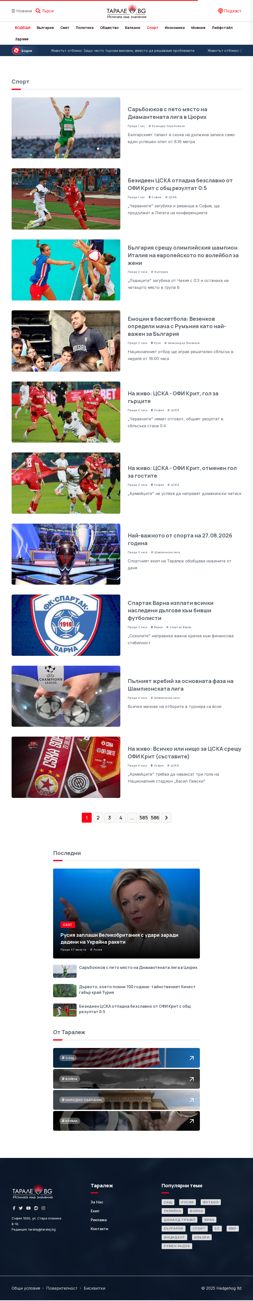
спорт (199, 1228)
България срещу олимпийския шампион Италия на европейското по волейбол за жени (183, 255)
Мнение (198, 27)
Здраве (21, 39)
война (196, 1211)
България (45, 27)
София (157, 197)
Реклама (99, 1219)
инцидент (174, 1237)
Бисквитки (94, 1288)
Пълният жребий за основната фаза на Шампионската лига (180, 684)
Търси (47, 10)
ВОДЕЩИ (22, 27)
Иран (209, 1220)
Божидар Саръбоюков (168, 126)
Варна (158, 627)
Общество (109, 27)
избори (202, 1237)
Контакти (99, 1228)
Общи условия (26, 1288)
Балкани (132, 27)
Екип (95, 1211)
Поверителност (62, 1288)
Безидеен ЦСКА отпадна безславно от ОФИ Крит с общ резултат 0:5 (180, 184)
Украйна (172, 1211)
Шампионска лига (167, 552)
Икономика (175, 27)
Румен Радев (177, 1246)
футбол (211, 1202)
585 (143, 817)
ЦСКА (173, 197)
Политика (85, 27)
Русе (157, 342)
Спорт (152, 27)
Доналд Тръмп (179, 1220)
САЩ (168, 1202)
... (132, 817)
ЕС (217, 1228)
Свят (64, 27)
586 (155, 817)
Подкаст (232, 10)
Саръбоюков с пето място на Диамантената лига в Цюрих (167, 113)
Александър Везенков (184, 342)
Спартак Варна (180, 627)
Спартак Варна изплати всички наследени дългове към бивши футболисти (170, 610)
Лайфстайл (222, 27)
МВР (233, 1228)
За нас (97, 1202)
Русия (98, 949)
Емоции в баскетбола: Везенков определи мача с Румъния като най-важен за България (177, 326)
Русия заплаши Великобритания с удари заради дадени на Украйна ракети (119, 938)
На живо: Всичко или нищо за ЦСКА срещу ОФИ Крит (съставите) (184, 752)
